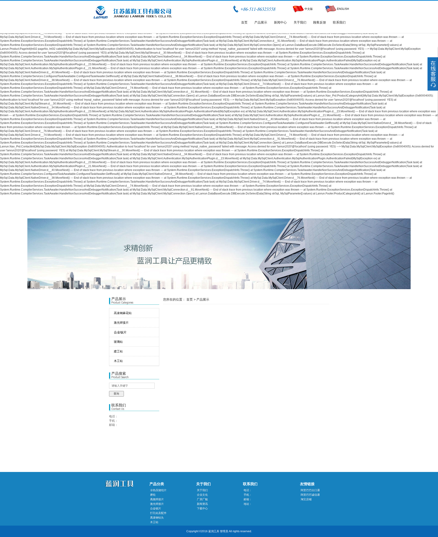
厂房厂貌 (202, 499)
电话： (113, 416)
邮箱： (113, 425)
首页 (244, 22)
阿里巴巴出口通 (310, 490)
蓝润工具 (213, 531)
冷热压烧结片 (158, 490)
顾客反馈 (319, 22)
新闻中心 (280, 22)
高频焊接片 (157, 499)
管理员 (224, 531)
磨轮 (153, 494)
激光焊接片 (157, 504)
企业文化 (202, 494)
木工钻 (154, 522)
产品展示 (260, 22)
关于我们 (300, 22)
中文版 (308, 8)
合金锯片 (120, 332)
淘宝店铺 (306, 499)
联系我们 (339, 22)
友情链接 (307, 484)
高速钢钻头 (157, 517)
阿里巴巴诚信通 (310, 494)
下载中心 (202, 508)
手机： (113, 420)
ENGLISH (342, 8)
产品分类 (156, 484)
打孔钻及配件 (158, 513)
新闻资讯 (202, 504)
